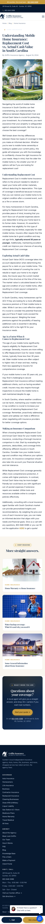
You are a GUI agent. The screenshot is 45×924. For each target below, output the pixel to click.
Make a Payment (8, 860)
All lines (5, 823)
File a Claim (6, 857)
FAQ (4, 846)
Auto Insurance (8, 778)
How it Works (7, 843)
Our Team (6, 840)
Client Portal (7, 864)
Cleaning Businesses (10, 799)
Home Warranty (8, 816)
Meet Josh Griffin (9, 836)
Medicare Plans (8, 813)
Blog (10, 23)
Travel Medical (8, 820)
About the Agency (9, 833)
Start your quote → (22, 712)
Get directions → (8, 896)
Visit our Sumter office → (12, 893)
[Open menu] (43, 16)
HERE (21, 528)
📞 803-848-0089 (8, 10)
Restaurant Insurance (10, 796)
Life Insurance (8, 785)
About (4, 912)
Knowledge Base (8, 853)
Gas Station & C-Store (10, 810)
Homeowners (7, 782)
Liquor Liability (8, 806)
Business (6, 789)
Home (4, 23)
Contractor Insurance (10, 792)
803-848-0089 (33, 2)
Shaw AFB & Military (10, 803)
